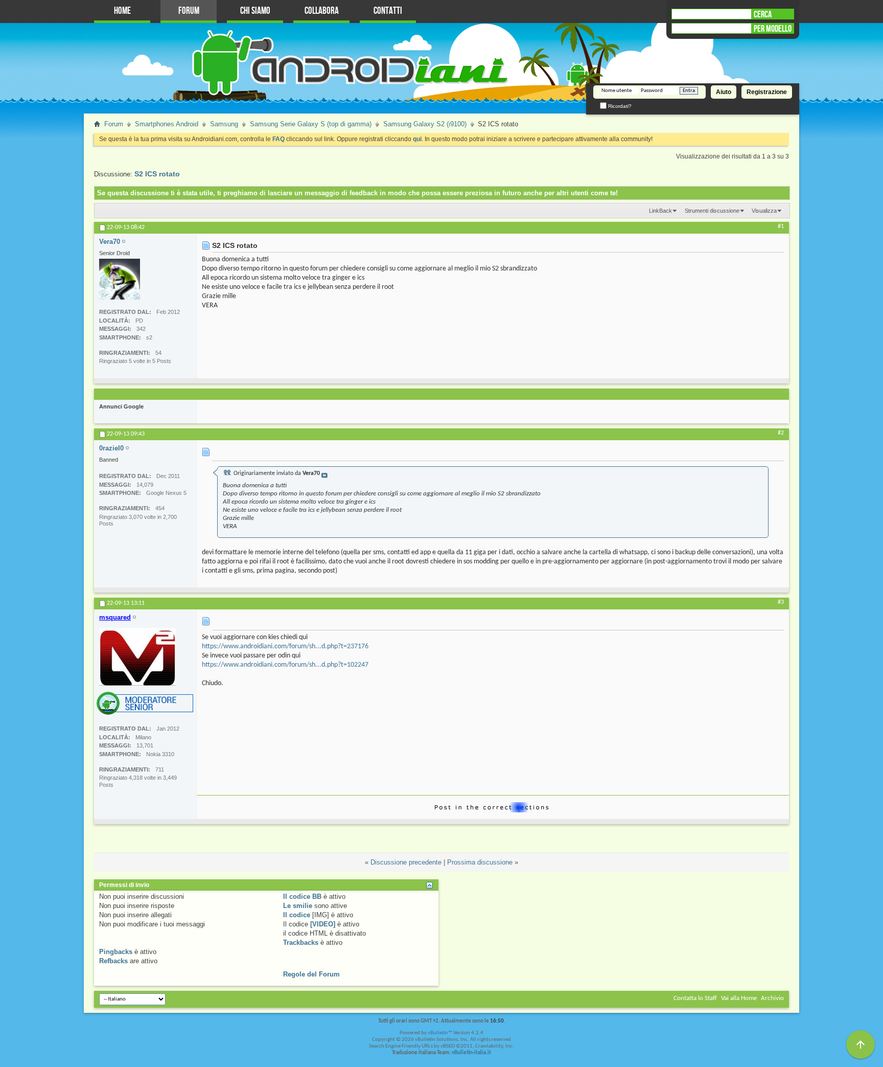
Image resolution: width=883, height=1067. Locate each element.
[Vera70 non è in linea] (119, 279)
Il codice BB (302, 896)
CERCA (763, 14)
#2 (781, 433)
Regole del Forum (311, 974)
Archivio (772, 998)
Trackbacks (300, 942)
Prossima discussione (480, 862)
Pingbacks (115, 952)
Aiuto (723, 92)
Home (122, 11)
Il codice (296, 915)
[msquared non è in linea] (137, 657)
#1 (781, 226)
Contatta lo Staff (695, 998)
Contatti (388, 11)
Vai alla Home (739, 998)
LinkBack (660, 211)
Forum (188, 11)
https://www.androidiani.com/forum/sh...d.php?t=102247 (285, 665)
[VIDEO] (322, 924)
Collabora (322, 11)
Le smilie (297, 906)
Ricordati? (619, 106)
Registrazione (767, 92)
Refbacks (113, 961)
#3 (781, 602)
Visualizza (764, 211)
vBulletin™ (440, 1033)
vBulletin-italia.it (471, 1053)
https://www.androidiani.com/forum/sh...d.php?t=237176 (285, 646)
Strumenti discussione (712, 211)
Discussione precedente (406, 862)
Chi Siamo (255, 11)
